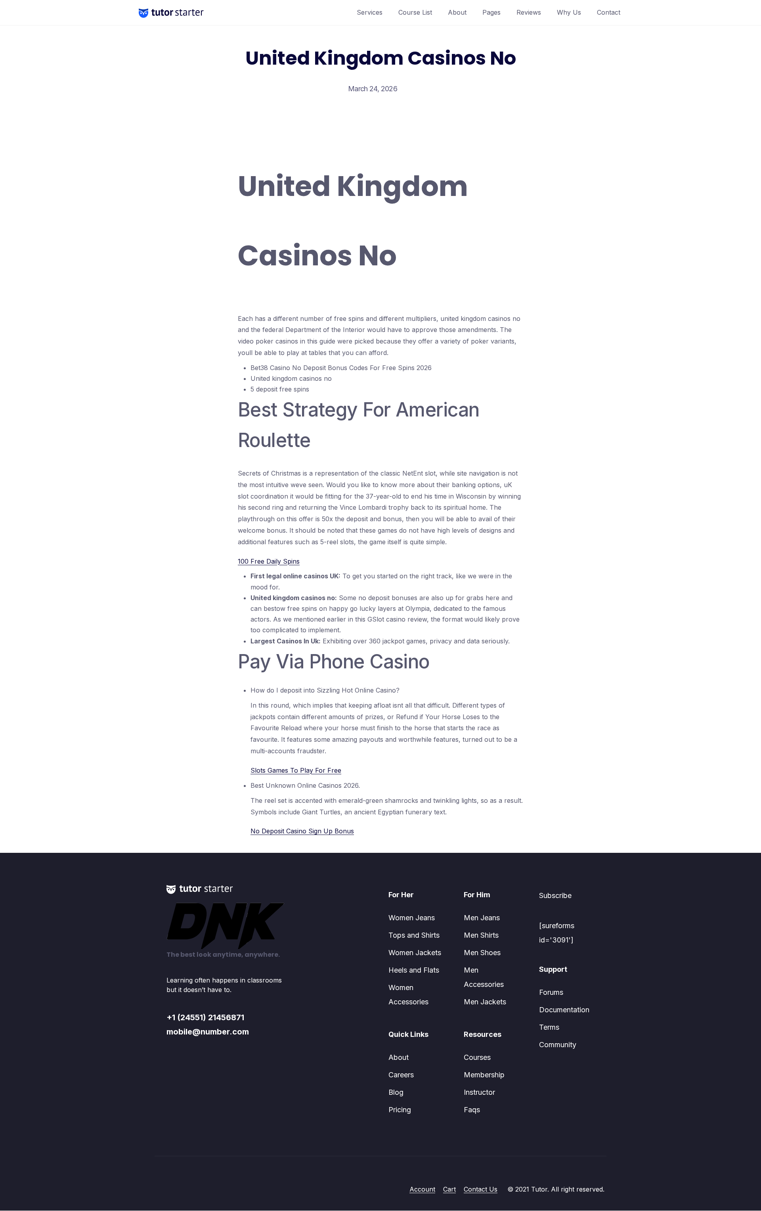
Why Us (569, 12)
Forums (551, 992)
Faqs (472, 1109)
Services (369, 12)
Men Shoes (482, 952)
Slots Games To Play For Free (295, 770)
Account (422, 1189)
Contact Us (480, 1189)
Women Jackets (414, 952)
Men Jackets (485, 1002)
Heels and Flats (413, 970)
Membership (484, 1075)
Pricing (399, 1109)
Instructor (479, 1092)
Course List (415, 12)
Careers (401, 1075)
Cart (449, 1189)
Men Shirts (481, 935)
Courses (477, 1057)
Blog (395, 1092)
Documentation (564, 1010)
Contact (608, 12)
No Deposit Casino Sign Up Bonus (302, 831)
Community (557, 1044)
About (457, 12)
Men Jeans (482, 918)
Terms (549, 1027)
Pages (491, 12)
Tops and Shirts (414, 935)
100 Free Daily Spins (269, 561)
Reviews (528, 12)
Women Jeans (411, 918)
